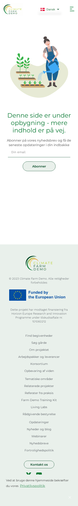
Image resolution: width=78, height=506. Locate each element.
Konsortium (39, 364)
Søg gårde (39, 343)
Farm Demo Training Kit (39, 400)
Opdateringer (39, 422)
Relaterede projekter (39, 386)
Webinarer (39, 436)
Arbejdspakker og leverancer (39, 357)
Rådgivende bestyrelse (39, 414)
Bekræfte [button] (35, 497)
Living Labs (39, 407)
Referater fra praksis (39, 393)
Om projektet (39, 350)
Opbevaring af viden (39, 371)
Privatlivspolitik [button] (32, 486)
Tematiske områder (39, 379)
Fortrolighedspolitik (39, 450)
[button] (72, 9)
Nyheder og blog (39, 429)
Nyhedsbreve (39, 443)
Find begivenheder (39, 336)
